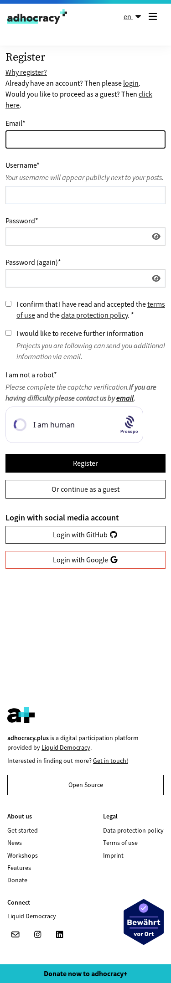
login (131, 82)
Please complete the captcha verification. (80, 392)
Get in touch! (110, 761)
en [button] (128, 16)
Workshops (22, 855)
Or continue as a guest (85, 489)
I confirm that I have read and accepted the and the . (90, 309)
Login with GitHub (81, 534)
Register (85, 463)
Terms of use (120, 843)
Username (22, 165)
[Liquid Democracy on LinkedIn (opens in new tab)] (59, 934)
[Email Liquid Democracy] (15, 934)
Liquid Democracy (65, 747)
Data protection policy (133, 830)
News (14, 843)
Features (19, 868)
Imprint (113, 855)
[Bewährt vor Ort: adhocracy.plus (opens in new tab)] (144, 922)
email (125, 397)
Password (21, 220)
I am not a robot (31, 374)
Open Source (85, 785)
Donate (17, 880)
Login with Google (81, 559)
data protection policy (94, 314)
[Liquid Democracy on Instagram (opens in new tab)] (37, 934)
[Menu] (154, 16)
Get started (22, 830)
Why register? (26, 72)
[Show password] (156, 236)
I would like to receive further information (80, 333)
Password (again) (33, 262)
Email (15, 123)
